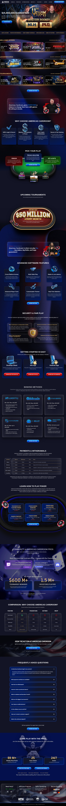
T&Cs (37, 804)
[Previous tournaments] (62, 73)
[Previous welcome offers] (62, 40)
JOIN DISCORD (39, 566)
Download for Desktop (12, 374)
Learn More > (16, 510)
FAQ (7, 788)
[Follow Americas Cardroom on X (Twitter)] (7, 791)
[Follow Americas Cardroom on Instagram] (11, 791)
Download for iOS (33, 374)
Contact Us (11, 788)
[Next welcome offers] (65, 40)
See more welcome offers (54, 40)
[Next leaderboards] (65, 57)
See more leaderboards (55, 56)
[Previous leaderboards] (62, 57)
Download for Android (54, 374)
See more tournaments (55, 73)
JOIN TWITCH (27, 567)
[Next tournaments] (65, 73)
